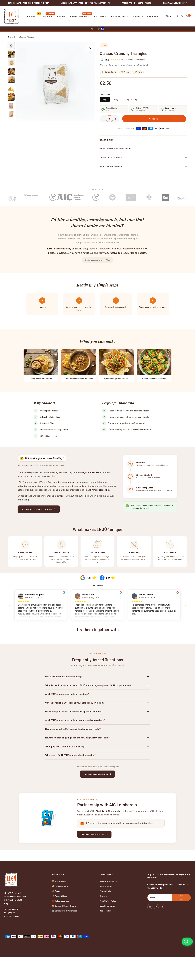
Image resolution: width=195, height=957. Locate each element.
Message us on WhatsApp (96, 774)
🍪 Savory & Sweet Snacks (64, 906)
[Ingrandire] (89, 47)
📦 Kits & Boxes (59, 881)
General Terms (106, 886)
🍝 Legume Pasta (60, 886)
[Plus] (115, 119)
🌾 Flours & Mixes (59, 896)
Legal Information (107, 906)
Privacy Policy (106, 891)
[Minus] (103, 119)
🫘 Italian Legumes (60, 901)
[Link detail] (149, 906)
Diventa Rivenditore (108, 881)
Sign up (181, 897)
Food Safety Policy (108, 901)
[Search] (177, 16)
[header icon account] (182, 16)
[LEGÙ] (11, 16)
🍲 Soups (56, 891)
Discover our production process (37, 509)
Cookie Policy (105, 910)
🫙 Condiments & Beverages (64, 910)
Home (10, 37)
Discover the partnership (92, 834)
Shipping (103, 896)
